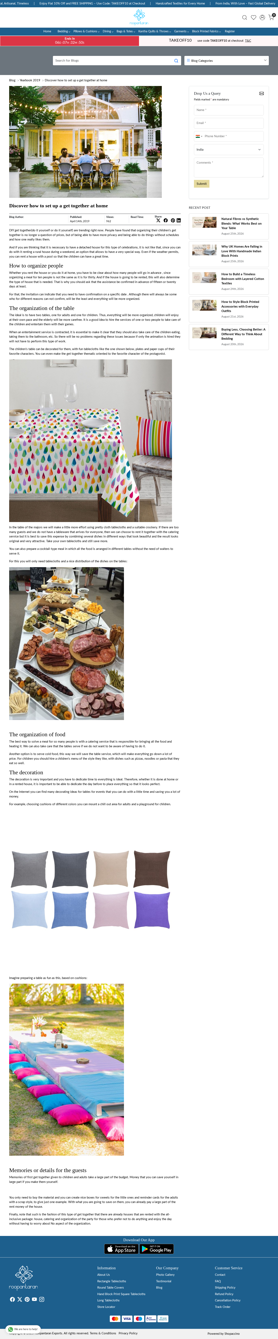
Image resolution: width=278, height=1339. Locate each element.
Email (199, 117)
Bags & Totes (125, 31)
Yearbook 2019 (30, 80)
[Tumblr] (46, 1300)
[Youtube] (34, 1300)
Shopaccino (232, 1333)
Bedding (63, 31)
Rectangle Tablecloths (111, 1281)
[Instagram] (41, 1300)
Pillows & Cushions (85, 31)
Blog (12, 80)
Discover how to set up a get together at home (76, 80)
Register (230, 31)
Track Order (222, 1307)
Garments (180, 31)
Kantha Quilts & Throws (153, 31)
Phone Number (204, 131)
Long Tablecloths (108, 1300)
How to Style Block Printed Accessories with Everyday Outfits (240, 306)
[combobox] (199, 136)
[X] (19, 1300)
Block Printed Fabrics (205, 31)
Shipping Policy (225, 1287)
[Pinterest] (27, 1300)
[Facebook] (12, 1300)
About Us (103, 1274)
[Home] (139, 17)
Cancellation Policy (228, 1300)
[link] (244, 17)
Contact (220, 1274)
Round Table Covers (110, 1287)
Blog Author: (16, 217)
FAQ (218, 1281)
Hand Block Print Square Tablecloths (121, 1294)
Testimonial (163, 1281)
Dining (107, 31)
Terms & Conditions (103, 1333)
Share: (158, 216)
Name (199, 104)
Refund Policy (224, 1294)
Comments (202, 157)
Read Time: (137, 217)
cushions (45, 804)
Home (47, 31)
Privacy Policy (128, 1333)
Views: (110, 217)
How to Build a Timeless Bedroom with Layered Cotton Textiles (242, 279)
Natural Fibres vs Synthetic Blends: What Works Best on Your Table (241, 224)
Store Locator (106, 1307)
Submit (202, 183)
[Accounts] (262, 17)
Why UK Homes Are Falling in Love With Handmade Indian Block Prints (241, 251)
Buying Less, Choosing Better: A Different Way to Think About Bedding (243, 334)
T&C (248, 40)
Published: (76, 217)
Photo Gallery (165, 1274)
